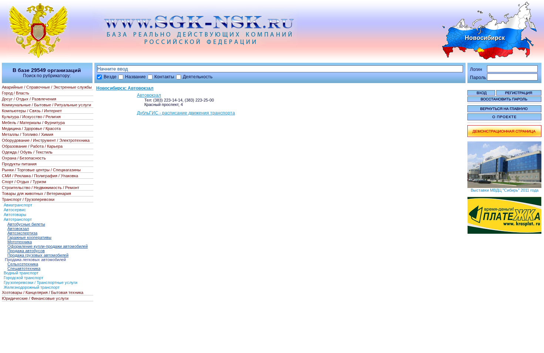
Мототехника (19, 242)
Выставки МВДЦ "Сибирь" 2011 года (504, 190)
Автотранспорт (18, 219)
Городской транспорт (23, 277)
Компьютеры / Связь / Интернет (32, 111)
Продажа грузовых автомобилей (37, 255)
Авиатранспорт (18, 205)
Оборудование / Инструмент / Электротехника (46, 140)
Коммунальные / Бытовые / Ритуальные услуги (46, 105)
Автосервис (15, 210)
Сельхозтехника (22, 264)
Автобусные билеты (26, 224)
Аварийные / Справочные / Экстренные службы (47, 87)
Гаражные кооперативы (29, 237)
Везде (110, 76)
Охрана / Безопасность (24, 158)
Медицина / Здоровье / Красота (31, 128)
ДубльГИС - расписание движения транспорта (186, 113)
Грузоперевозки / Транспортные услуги (40, 282)
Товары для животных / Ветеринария (36, 193)
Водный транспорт (21, 273)
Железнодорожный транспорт (32, 287)
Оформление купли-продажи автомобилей (47, 246)
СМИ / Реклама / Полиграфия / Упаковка (40, 176)
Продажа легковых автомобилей (35, 259)
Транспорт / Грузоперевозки (28, 199)
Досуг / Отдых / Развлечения (29, 99)
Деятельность (197, 76)
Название (135, 76)
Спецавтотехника (23, 268)
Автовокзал (149, 95)
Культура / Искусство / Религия (31, 116)
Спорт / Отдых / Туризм (24, 181)
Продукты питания (19, 164)
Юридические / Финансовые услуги (35, 298)
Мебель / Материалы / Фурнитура (33, 122)
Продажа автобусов (26, 251)
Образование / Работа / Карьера (32, 146)
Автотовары (15, 214)
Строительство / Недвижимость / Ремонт (40, 187)
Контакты (164, 76)
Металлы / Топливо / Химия (27, 134)
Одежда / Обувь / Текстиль (27, 152)
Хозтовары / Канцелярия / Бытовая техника (42, 292)
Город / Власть (15, 93)
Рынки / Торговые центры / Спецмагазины (41, 170)
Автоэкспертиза (22, 233)
